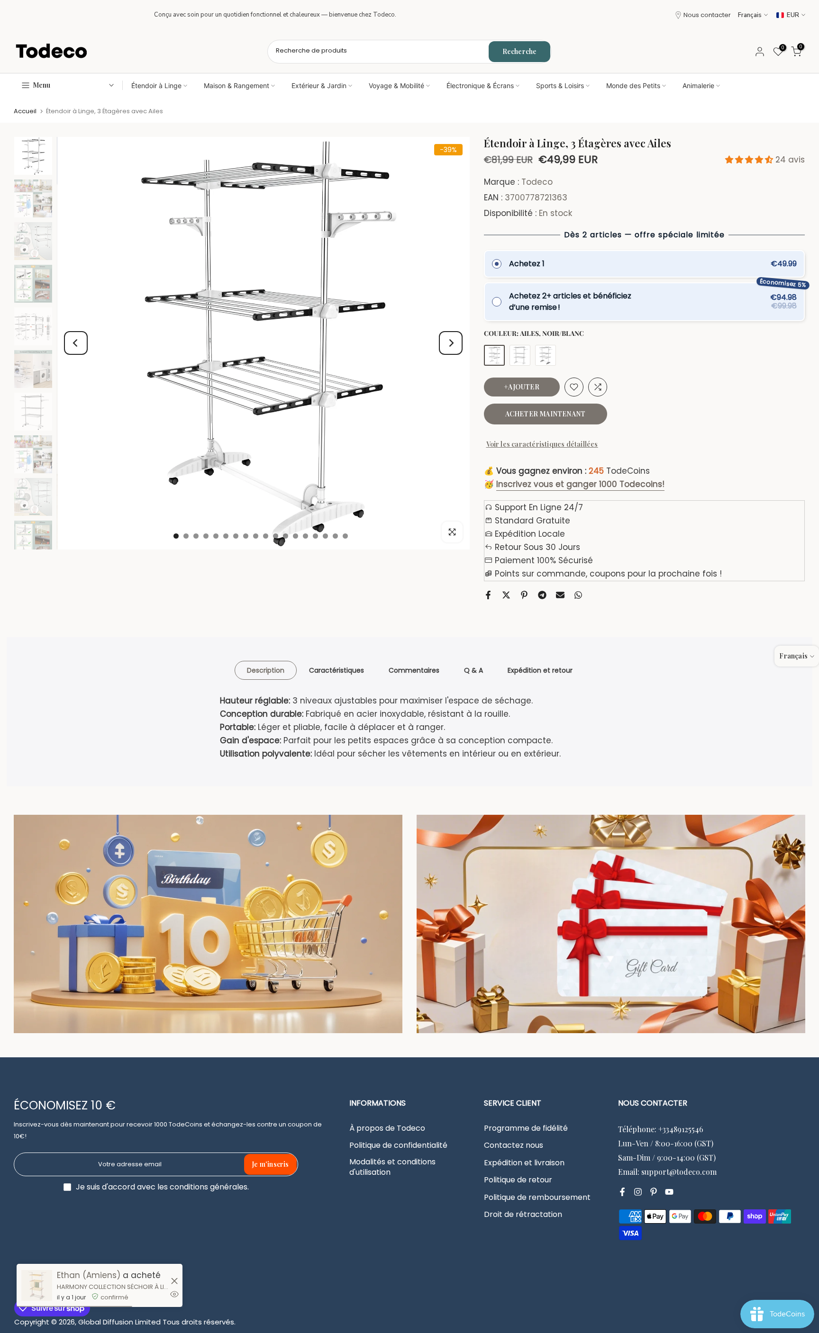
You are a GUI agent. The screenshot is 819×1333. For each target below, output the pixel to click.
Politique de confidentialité (398, 1145)
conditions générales (208, 1187)
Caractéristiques (336, 670)
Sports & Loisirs (560, 85)
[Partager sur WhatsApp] (578, 595)
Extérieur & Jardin (318, 85)
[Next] (451, 343)
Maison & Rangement (236, 85)
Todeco (537, 182)
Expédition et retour (540, 670)
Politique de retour (518, 1180)
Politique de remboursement (537, 1197)
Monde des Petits (633, 85)
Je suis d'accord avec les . (162, 1186)
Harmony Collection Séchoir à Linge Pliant (112, 1286)
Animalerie (698, 85)
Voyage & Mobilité (396, 85)
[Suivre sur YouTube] (669, 1192)
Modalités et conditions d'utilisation (392, 1167)
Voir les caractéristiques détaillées (542, 444)
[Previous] (76, 343)
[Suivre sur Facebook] (622, 1192)
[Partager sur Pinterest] (524, 595)
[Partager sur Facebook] (488, 595)
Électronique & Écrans (480, 85)
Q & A (473, 670)
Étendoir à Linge (156, 85)
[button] (750, 159)
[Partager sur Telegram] (542, 595)
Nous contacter (707, 14)
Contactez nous (513, 1145)
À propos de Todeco (387, 1128)
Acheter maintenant (545, 413)
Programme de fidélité (526, 1128)
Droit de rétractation (523, 1214)
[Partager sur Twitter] (506, 595)
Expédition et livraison (524, 1163)
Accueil (25, 111)
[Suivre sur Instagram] (638, 1192)
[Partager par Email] (560, 595)
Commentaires (414, 670)
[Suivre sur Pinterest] (653, 1192)
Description (265, 670)
